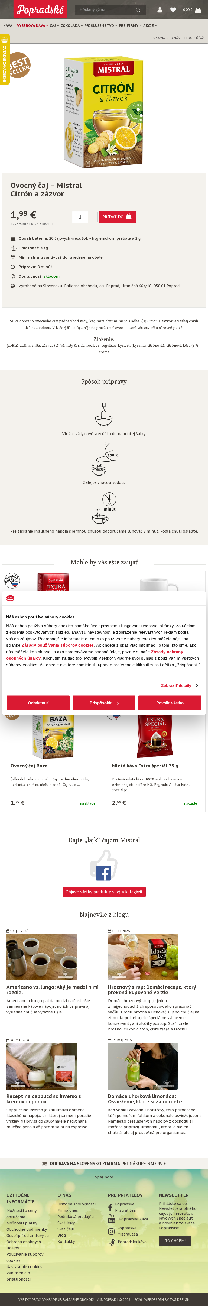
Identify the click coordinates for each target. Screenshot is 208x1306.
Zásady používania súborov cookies (58, 645)
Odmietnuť (38, 702)
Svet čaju (65, 1229)
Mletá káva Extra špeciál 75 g (145, 766)
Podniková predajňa (75, 1216)
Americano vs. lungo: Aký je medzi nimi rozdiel (52, 990)
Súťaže (200, 38)
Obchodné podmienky (26, 1229)
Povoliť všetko (170, 702)
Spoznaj (160, 38)
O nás (175, 38)
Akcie (149, 25)
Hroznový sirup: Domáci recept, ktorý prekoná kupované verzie (152, 990)
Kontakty (66, 1241)
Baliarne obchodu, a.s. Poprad (89, 1300)
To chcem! (175, 1240)
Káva (8, 25)
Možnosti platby (21, 1223)
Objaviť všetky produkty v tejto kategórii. (104, 892)
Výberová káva (31, 25)
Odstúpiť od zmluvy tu (27, 1235)
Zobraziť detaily (176, 685)
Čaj (53, 25)
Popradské (124, 1204)
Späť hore (104, 1177)
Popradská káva (133, 1219)
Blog (188, 38)
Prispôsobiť (101, 702)
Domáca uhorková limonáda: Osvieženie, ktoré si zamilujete (145, 1099)
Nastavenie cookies (24, 1266)
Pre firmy (129, 25)
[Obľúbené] (173, 10)
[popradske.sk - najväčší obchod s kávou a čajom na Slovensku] (40, 7)
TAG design (180, 1300)
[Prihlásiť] (160, 10)
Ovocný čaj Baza (29, 766)
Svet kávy (66, 1222)
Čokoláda (71, 25)
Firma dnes (67, 1210)
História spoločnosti (76, 1204)
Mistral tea (125, 1210)
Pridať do (113, 216)
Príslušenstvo (99, 25)
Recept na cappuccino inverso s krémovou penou (43, 1099)
